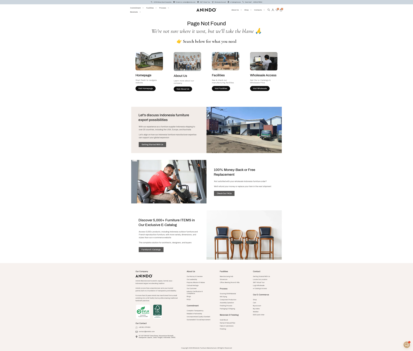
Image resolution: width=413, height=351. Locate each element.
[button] (407, 345)
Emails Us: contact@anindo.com (186, 2)
